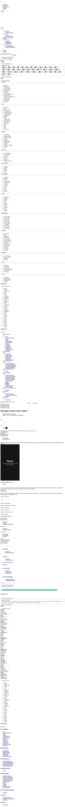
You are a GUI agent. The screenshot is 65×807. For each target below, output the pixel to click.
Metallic (6, 167)
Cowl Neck (6, 233)
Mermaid (6, 258)
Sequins (5, 191)
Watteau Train (7, 228)
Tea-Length (6, 226)
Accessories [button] (5, 391)
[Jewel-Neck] (4, 659)
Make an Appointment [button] (8, 576)
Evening (6, 91)
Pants (5, 117)
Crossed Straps (7, 154)
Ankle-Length (7, 216)
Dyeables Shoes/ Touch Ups (11, 395)
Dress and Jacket (7, 110)
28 (24, 69)
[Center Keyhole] (4, 624)
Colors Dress (8, 399)
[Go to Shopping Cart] (1, 1)
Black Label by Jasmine (10, 378)
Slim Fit (5, 259)
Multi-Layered (7, 141)
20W (58, 69)
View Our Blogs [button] (6, 568)
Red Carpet (6, 100)
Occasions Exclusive (10, 359)
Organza (6, 204)
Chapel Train (7, 219)
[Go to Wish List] (2, 1)
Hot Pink (6, 308)
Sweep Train (6, 225)
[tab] (33, 342)
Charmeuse (6, 197)
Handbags (8, 396)
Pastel (5, 171)
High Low (6, 140)
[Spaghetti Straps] (4, 675)
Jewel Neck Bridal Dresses (11, 365)
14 (46, 67)
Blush (7, 339)
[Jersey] (3, 648)
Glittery (5, 166)
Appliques (6, 177)
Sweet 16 (6, 101)
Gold (5, 320)
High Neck (6, 236)
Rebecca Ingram (9, 356)
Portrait (5, 242)
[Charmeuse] (3, 645)
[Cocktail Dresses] (6, 614)
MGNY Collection (9, 385)
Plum (5, 312)
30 (29, 69)
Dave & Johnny (9, 341)
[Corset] (4, 625)
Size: (1, 419)
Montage (7, 383)
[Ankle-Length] (3, 650)
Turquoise (6, 296)
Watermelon (6, 311)
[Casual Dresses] (6, 613)
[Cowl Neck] (4, 656)
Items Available (6, 439)
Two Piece (6, 129)
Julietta (7, 371)
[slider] (58, 590)
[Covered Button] (4, 628)
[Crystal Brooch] (3, 642)
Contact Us (5, 521)
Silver (5, 325)
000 (5, 67)
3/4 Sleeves (6, 266)
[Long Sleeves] (4, 670)
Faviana (7, 343)
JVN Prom (8, 345)
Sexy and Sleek (7, 120)
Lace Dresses (7, 111)
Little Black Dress (8, 112)
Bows (5, 179)
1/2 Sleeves (6, 265)
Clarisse (7, 340)
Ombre (5, 170)
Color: (2, 425)
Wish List (5, 4)
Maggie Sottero (9, 355)
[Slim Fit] (4, 665)
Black (5, 323)
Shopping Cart (6, 6)
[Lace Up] (4, 630)
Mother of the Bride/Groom (9, 96)
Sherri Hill (8, 350)
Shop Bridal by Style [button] (7, 361)
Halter (5, 235)
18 (56, 67)
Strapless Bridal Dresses (10, 368)
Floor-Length (7, 221)
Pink (5, 307)
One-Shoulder (7, 241)
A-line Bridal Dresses (10, 363)
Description (5, 438)
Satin (5, 205)
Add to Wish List (4, 432)
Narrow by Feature (6, 80)
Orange (5, 315)
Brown (5, 321)
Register (4, 7)
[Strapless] (4, 676)
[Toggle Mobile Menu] (1, 544)
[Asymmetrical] (3, 651)
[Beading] (3, 640)
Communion (6, 90)
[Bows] (3, 641)
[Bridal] (6, 610)
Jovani (7, 382)
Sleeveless (6, 271)
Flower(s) (6, 184)
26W (17, 72)
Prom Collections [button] (6, 334)
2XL (10, 74)
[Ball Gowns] (4, 616)
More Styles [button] (5, 397)
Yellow (5, 288)
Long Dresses (7, 115)
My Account (5, 5)
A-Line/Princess (7, 256)
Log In (4, 9)
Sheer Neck (6, 246)
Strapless (6, 247)
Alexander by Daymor (10, 377)
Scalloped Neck (7, 244)
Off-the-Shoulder (7, 240)
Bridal (5, 85)
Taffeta (5, 209)
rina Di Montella (9, 386)
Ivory (5, 317)
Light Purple (6, 305)
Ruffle (5, 188)
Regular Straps (7, 278)
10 (37, 67)
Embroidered (7, 182)
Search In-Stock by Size (7, 63)
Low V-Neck (7, 238)
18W (52, 69)
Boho (5, 108)
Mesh (5, 203)
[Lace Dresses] (4, 619)
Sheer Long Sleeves (8, 269)
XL (4, 74)
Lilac (5, 303)
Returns (4, 523)
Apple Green (7, 291)
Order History (6, 535)
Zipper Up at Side (7, 161)
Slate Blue (6, 298)
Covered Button (7, 153)
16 (51, 67)
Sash (5, 190)
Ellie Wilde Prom (9, 342)
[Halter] (4, 657)
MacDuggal (8, 348)
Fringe (5, 186)
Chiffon (5, 198)
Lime (5, 293)
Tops (5, 126)
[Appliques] (3, 639)
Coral (5, 316)
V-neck (5, 250)
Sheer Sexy (6, 121)
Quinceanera (6, 99)
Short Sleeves (7, 270)
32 (34, 69)
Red (5, 314)
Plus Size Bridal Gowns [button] (8, 369)
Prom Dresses (7, 98)
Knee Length (7, 223)
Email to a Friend (4, 435)
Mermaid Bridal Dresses (10, 366)
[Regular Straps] (4, 674)
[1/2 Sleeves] (4, 667)
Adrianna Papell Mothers (11, 376)
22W (5, 72)
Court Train (6, 220)
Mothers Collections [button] (7, 372)
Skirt (5, 124)
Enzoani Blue (8, 354)
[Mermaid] (4, 664)
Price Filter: (5, 58)
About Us (5, 528)
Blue (5, 299)
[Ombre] (2, 636)
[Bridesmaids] (6, 612)
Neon (5, 169)
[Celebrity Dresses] (4, 623)
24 (14, 69)
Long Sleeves (7, 268)
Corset (5, 138)
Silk (5, 208)
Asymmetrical (7, 218)
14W (40, 69)
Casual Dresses (7, 87)
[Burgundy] (6, 428)
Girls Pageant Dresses (8, 94)
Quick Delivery (20, 415)
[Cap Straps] (4, 673)
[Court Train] (3, 654)
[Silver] (4, 428)
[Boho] (4, 617)
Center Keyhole (7, 137)
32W (35, 72)
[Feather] (3, 647)
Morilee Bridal (8, 357)
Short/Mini (6, 224)
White (5, 326)
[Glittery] (2, 633)
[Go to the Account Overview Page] (1, 2)
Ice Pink (6, 306)
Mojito (5, 289)
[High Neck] (4, 658)
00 (10, 67)
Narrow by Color (6, 286)
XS (47, 72)
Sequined (6, 207)
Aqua (5, 294)
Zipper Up (6, 159)
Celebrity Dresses (7, 136)
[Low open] (4, 631)
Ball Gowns (6, 107)
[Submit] (14, 11)
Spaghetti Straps (7, 280)
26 (19, 69)
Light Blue (6, 297)
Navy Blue (6, 301)
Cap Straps (6, 277)
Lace (5, 187)
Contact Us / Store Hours (8, 562)
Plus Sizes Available (8, 145)
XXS (41, 72)
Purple (5, 302)
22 (9, 69)
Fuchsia (5, 310)
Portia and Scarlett (9, 349)
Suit (5, 125)
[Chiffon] (3, 646)
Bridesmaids (6, 86)
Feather (5, 183)
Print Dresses (7, 119)
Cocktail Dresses (7, 89)
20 (4, 69)
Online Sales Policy (4, 434)
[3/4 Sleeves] (4, 668)
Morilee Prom (8, 347)
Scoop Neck (6, 245)
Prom (7, 336)
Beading (6, 178)
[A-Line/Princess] (4, 662)
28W (23, 72)
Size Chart (3, 433)
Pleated (5, 143)
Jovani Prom (8, 344)
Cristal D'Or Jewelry (10, 393)
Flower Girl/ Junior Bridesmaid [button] (9, 387)
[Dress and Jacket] (4, 618)
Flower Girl (6, 92)
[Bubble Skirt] (4, 622)
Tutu (5, 128)
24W (11, 72)
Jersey (5, 200)
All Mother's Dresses (10, 375)
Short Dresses (7, 122)
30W (29, 72)
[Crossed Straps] (4, 629)
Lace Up (6, 155)
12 (41, 67)
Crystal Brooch (7, 181)
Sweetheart (6, 249)
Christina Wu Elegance (10, 379)
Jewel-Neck (6, 237)
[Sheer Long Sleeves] (4, 671)
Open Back (6, 142)
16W (46, 69)
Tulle (5, 211)
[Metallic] (2, 634)
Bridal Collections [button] (6, 351)
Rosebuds (8, 390)
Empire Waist (7, 257)
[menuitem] (33, 4)
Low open (6, 157)
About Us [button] (5, 556)
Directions (5, 564)
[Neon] (2, 635)
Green (5, 292)
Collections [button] (5, 549)
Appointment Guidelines (8, 524)
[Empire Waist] (4, 663)
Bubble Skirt (6, 134)
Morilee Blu (8, 358)
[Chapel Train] (3, 652)
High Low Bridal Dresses (11, 364)
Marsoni (7, 384)
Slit (5, 147)
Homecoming (7, 95)
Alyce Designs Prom (10, 337)
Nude (5, 319)
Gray (5, 324)
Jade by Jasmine (9, 381)
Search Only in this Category (8, 57)
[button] (5, 30)
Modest (5, 116)
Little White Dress (8, 113)
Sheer (5, 158)
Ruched (5, 146)
